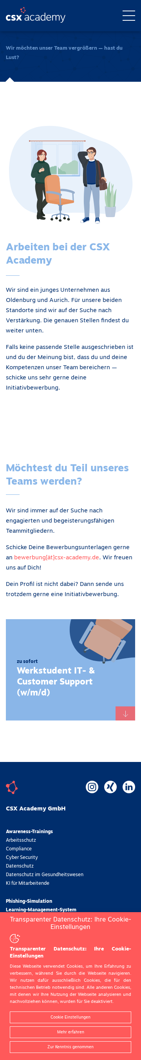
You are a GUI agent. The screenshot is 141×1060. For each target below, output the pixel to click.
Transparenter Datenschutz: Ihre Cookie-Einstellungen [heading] (70, 923)
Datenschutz (20, 866)
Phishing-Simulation (29, 901)
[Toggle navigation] (129, 16)
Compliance (19, 849)
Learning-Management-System (41, 910)
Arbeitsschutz (21, 840)
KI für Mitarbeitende (27, 883)
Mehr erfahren (70, 1032)
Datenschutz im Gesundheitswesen (44, 875)
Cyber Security (22, 857)
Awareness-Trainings (29, 832)
